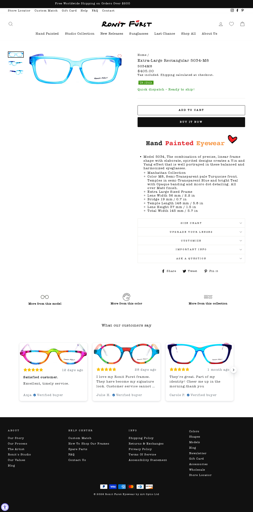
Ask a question (191, 258)
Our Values (16, 460)
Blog (11, 465)
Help (84, 10)
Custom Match (46, 10)
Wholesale (197, 469)
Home (142, 55)
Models (194, 442)
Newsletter (198, 453)
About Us (209, 33)
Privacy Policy (140, 449)
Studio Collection (79, 33)
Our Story (16, 438)
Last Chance (164, 33)
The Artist (16, 449)
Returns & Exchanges (146, 443)
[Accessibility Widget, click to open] (5, 507)
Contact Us (77, 460)
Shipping (167, 75)
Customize (191, 240)
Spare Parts (78, 449)
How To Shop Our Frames (89, 443)
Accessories (198, 464)
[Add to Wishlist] (119, 56)
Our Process (17, 443)
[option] (126, 4)
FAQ (95, 10)
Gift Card (69, 10)
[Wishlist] (231, 24)
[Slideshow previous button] (19, 370)
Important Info (191, 249)
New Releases (111, 33)
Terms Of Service (142, 454)
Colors (194, 431)
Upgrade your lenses (191, 232)
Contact (108, 10)
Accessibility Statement (148, 460)
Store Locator (19, 10)
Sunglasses (138, 33)
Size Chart (191, 223)
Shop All (188, 33)
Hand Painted (47, 33)
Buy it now (191, 121)
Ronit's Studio (19, 454)
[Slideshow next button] (233, 370)
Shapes (195, 436)
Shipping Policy (141, 438)
